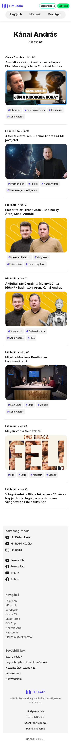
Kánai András (15, 116)
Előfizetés (63, 6)
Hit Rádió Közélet (21, 543)
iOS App (10, 623)
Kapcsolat (11, 632)
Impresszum (13, 673)
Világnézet (41, 257)
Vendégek (54, 14)
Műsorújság (12, 618)
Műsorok (34, 14)
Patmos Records (35, 728)
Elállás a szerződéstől (19, 637)
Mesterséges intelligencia (22, 190)
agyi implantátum (35, 110)
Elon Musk (55, 110)
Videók (43, 404)
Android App (13, 627)
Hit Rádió (11, 204)
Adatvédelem (13, 678)
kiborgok (14, 110)
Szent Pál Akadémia (35, 722)
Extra (29, 404)
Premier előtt (16, 183)
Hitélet (32, 183)
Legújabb (16, 14)
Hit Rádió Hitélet (21, 537)
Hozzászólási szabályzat (20, 667)
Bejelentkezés (48, 6)
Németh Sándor (35, 717)
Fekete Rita (12, 131)
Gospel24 (11, 614)
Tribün (15, 573)
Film (11, 474)
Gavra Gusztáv (14, 57)
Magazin (36, 474)
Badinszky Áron (35, 264)
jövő (31, 337)
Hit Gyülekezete (36, 711)
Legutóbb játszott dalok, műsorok (26, 662)
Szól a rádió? (13, 656)
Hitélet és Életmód (19, 257)
